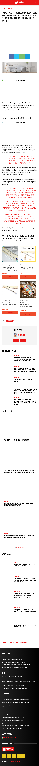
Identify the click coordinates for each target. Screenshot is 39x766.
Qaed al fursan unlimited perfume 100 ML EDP (14, 723)
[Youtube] (24, 340)
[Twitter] (17, 56)
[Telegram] (27, 56)
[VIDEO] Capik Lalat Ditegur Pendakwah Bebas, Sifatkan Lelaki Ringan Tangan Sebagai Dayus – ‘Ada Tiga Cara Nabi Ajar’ (25, 391)
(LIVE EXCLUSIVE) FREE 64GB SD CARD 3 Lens (13, 685)
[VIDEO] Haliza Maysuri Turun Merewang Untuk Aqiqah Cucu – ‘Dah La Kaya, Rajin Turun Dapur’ (24, 359)
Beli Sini (10, 277)
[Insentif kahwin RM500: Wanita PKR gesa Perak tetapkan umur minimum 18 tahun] (19, 520)
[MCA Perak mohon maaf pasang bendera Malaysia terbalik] (7, 625)
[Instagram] (17, 340)
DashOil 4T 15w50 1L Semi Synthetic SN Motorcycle (16, 657)
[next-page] (6, 635)
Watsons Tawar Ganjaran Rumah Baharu (23, 380)
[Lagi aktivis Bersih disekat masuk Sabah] (19, 425)
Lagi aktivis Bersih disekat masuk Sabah (17, 440)
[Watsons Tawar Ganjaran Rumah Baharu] (7, 379)
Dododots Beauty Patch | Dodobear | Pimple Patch (16, 702)
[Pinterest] (14, 756)
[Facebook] (11, 56)
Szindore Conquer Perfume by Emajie (12, 728)
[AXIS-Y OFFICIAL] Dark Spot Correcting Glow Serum (16, 709)
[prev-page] (3, 635)
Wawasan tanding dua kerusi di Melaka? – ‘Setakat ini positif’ (25, 565)
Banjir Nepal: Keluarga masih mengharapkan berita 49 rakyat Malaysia (18, 504)
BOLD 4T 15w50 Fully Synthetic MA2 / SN (12, 659)
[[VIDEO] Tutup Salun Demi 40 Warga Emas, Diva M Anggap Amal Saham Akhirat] (7, 610)
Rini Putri (21, 335)
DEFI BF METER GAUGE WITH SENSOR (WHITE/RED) (14, 688)
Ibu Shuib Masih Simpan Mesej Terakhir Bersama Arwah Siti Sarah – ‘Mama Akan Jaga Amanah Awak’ (25, 580)
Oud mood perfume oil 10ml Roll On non (13, 717)
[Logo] (8, 749)
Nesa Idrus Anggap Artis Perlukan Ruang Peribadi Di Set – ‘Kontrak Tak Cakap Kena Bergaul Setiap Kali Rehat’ (25, 369)
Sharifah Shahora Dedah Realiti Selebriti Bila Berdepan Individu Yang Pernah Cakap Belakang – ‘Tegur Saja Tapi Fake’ (25, 402)
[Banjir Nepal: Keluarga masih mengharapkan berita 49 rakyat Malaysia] (19, 488)
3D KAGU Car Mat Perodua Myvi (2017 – (12, 676)
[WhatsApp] (22, 56)
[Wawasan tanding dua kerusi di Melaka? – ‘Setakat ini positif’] (7, 564)
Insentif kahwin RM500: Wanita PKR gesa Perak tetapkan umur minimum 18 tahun (19, 536)
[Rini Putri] (16, 335)
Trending (10, 8)
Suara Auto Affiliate (14, 761)
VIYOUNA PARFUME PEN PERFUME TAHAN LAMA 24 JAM (15, 725)
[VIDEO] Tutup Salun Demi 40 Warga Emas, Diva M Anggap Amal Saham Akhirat (25, 610)
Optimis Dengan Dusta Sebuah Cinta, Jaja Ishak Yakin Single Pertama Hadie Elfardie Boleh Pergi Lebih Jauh (25, 595)
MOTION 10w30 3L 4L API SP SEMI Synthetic (13, 662)
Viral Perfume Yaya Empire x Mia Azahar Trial (14, 720)
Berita (6, 438)
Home (3, 8)
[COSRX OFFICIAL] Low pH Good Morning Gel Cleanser (16, 697)
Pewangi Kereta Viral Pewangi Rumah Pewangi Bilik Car (17, 679)
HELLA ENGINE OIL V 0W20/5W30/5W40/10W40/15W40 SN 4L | (17, 665)
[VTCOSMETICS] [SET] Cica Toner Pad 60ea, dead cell (16, 699)
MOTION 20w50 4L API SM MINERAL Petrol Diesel (14, 667)
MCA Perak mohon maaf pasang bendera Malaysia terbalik (25, 626)
